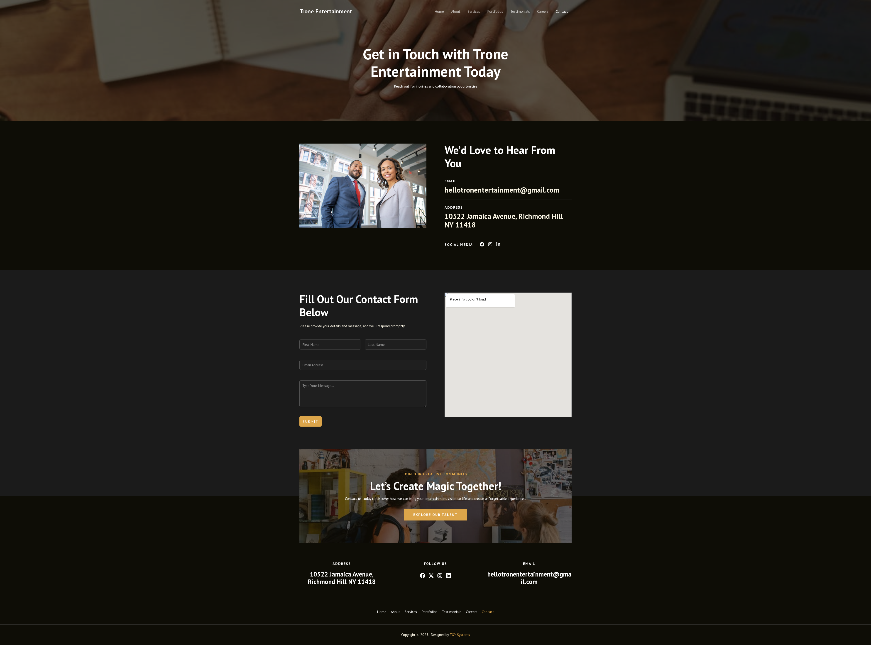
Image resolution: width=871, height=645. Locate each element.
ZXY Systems (460, 634)
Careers (542, 11)
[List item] (482, 244)
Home (439, 11)
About (455, 11)
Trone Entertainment (325, 11)
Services (474, 11)
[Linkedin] (448, 575)
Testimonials (520, 11)
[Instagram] (440, 575)
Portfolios (495, 11)
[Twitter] (431, 575)
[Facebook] (422, 575)
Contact (562, 11)
